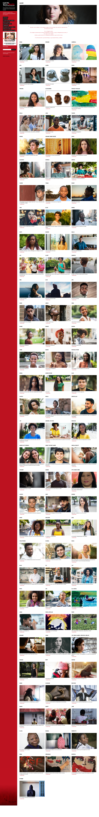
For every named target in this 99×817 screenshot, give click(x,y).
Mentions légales (5, 46)
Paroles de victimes (7, 28)
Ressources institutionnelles (9, 27)
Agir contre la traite (7, 23)
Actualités (5, 18)
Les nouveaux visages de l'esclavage (9, 43)
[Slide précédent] (3, 38)
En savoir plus (22, 61)
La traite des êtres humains (8, 20)
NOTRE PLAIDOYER (6, 22)
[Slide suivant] (15, 38)
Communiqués (5, 25)
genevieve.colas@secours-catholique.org (9, 13)
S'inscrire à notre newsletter (9, 30)
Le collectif (5, 17)
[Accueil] (10, 4)
